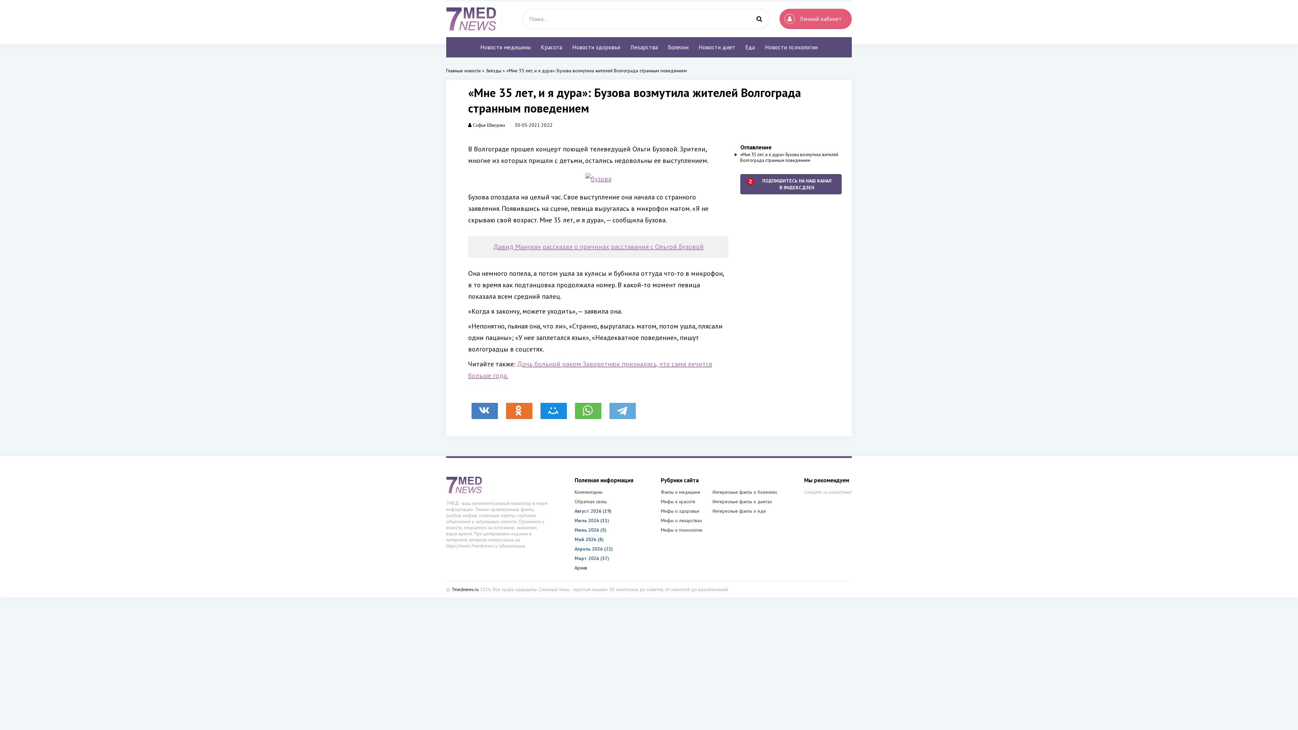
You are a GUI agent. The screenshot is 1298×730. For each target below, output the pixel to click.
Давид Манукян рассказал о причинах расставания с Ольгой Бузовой (598, 246)
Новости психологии (791, 47)
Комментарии (588, 492)
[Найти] (759, 19)
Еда (750, 47)
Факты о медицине (680, 492)
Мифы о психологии (681, 530)
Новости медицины (505, 47)
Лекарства (644, 47)
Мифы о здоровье (680, 511)
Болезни (678, 47)
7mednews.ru (465, 589)
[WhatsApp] (588, 407)
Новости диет (717, 47)
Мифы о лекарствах (681, 520)
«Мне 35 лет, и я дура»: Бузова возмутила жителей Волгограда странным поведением (789, 157)
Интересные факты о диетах (742, 501)
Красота (551, 47)
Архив (581, 568)
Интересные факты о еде (739, 511)
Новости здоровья (596, 47)
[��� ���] (553, 407)
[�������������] (519, 407)
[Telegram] (622, 407)
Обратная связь (591, 501)
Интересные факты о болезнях (745, 492)
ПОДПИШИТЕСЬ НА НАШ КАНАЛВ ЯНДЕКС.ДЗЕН (797, 184)
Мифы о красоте (678, 501)
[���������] (484, 407)
